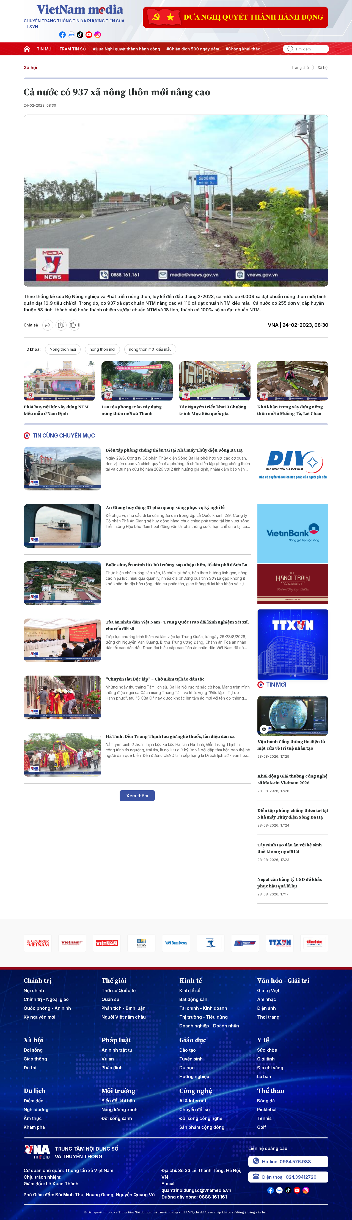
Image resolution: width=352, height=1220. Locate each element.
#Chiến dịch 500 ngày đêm (153, 49)
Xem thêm (137, 795)
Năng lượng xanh (119, 1109)
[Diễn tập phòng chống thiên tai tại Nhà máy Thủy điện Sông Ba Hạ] (62, 468)
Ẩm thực (33, 1118)
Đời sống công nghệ (200, 1118)
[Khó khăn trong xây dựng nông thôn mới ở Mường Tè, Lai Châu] (292, 381)
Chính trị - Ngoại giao (46, 999)
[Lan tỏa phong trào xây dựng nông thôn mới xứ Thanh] (137, 381)
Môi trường (118, 1090)
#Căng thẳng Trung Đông (259, 49)
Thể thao (270, 1090)
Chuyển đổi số (194, 1109)
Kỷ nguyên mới (39, 1017)
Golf (261, 1127)
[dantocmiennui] (176, 943)
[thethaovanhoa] (314, 943)
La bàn (264, 1076)
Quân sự (110, 999)
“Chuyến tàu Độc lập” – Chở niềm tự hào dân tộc (155, 679)
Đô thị (30, 1067)
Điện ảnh (266, 1008)
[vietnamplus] (38, 943)
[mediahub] (211, 943)
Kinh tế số (189, 990)
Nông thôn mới (63, 349)
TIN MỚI (45, 49)
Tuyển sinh (191, 1059)
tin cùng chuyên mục (63, 435)
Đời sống (33, 1050)
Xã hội (30, 67)
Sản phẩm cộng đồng (201, 1127)
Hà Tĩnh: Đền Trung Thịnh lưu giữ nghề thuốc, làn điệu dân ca (170, 736)
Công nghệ (195, 1090)
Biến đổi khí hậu (118, 1100)
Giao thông (35, 1059)
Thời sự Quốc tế (118, 990)
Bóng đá (266, 1100)
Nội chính (34, 990)
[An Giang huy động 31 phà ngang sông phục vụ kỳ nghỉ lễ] (62, 526)
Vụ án (107, 1059)
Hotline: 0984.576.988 (286, 1161)
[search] (288, 49)
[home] (27, 49)
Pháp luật (116, 1040)
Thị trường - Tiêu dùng (203, 1017)
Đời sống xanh (116, 1118)
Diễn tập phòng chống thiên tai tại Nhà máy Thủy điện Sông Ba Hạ (174, 450)
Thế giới (114, 980)
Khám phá (34, 1127)
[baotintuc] (280, 943)
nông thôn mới (102, 349)
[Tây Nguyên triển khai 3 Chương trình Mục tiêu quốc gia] (215, 381)
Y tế (263, 1040)
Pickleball (267, 1109)
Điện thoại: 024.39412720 (289, 1177)
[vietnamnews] (141, 943)
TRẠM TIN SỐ (72, 49)
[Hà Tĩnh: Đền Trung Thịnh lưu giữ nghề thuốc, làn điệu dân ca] (62, 755)
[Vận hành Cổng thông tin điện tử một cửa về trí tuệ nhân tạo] (292, 716)
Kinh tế (190, 980)
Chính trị (38, 980)
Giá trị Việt (268, 990)
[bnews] (107, 943)
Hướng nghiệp (194, 1076)
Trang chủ (300, 67)
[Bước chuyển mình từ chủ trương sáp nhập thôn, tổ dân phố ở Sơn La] (62, 583)
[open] (337, 49)
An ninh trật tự (116, 1050)
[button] (291, 675)
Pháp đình (112, 1067)
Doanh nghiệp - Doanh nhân (209, 1026)
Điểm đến (33, 1100)
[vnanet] (245, 943)
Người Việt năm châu (123, 1017)
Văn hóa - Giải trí (283, 980)
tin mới (276, 684)
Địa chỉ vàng (270, 1067)
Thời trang (268, 1017)
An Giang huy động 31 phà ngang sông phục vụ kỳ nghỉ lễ (165, 507)
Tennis (264, 1118)
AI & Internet (192, 1100)
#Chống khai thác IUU (207, 49)
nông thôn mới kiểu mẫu (150, 349)
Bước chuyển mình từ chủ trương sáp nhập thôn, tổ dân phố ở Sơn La (176, 565)
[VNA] (62, 34)
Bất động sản (193, 999)
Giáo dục (193, 1040)
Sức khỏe (267, 1050)
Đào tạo (187, 1050)
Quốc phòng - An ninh (47, 1008)
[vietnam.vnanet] (72, 943)
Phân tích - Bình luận (123, 1008)
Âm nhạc (266, 999)
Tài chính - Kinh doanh (203, 1008)
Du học (187, 1067)
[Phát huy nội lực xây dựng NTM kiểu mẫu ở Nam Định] (59, 381)
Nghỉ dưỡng (36, 1109)
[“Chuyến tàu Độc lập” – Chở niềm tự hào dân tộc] (62, 697)
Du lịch (35, 1090)
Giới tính (266, 1059)
